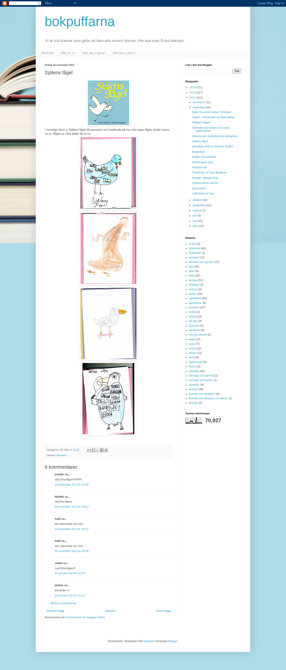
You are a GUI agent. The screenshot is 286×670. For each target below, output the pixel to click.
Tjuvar (192, 366)
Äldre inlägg (163, 610)
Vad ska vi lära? (124, 53)
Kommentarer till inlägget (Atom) (85, 617)
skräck (193, 353)
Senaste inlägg (55, 610)
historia (193, 289)
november (199, 107)
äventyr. (193, 402)
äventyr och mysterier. (202, 394)
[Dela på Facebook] (102, 450)
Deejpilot (149, 641)
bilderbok (194, 248)
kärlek (192, 316)
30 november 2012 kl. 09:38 (72, 551)
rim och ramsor (198, 334)
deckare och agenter (201, 262)
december (199, 102)
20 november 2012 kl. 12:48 (72, 484)
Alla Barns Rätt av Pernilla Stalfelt (212, 146)
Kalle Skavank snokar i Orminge (211, 112)
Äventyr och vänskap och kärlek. (208, 398)
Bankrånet (198, 151)
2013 (192, 92)
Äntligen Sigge (201, 122)
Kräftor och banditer (204, 157)
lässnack (62, 455)
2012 (192, 97)
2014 (192, 87)
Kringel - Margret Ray (205, 177)
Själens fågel (200, 141)
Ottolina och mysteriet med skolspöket (215, 136)
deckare (194, 257)
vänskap (194, 371)
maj (195, 221)
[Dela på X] (97, 450)
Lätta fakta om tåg (203, 193)
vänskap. (194, 384)
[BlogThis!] (93, 450)
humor (193, 293)
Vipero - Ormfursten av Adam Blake (213, 117)
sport (192, 357)
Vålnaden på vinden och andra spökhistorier (211, 129)
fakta (192, 275)
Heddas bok (199, 167)
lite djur (193, 321)
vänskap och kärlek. (201, 380)
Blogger (173, 641)
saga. (192, 343)
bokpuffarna (80, 21)
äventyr (193, 389)
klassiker (194, 307)
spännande (196, 362)
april (196, 226)
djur (191, 266)
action (192, 243)
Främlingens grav (202, 162)
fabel (192, 271)
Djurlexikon (199, 188)
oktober (197, 200)
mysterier (194, 330)
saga (192, 339)
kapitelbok (195, 298)
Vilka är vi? (68, 53)
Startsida (47, 53)
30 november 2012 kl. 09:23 (72, 506)
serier (192, 348)
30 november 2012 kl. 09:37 (72, 529)
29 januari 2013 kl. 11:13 (70, 595)
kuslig (192, 311)
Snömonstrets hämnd (205, 183)
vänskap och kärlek (200, 375)
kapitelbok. (195, 303)
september (199, 205)
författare (194, 284)
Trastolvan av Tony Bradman (209, 172)
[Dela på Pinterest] (106, 450)
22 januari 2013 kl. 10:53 (70, 573)
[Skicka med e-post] (89, 450)
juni (195, 215)
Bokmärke (195, 252)
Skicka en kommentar (63, 603)
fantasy (193, 280)
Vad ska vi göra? (94, 53)
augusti (197, 210)
